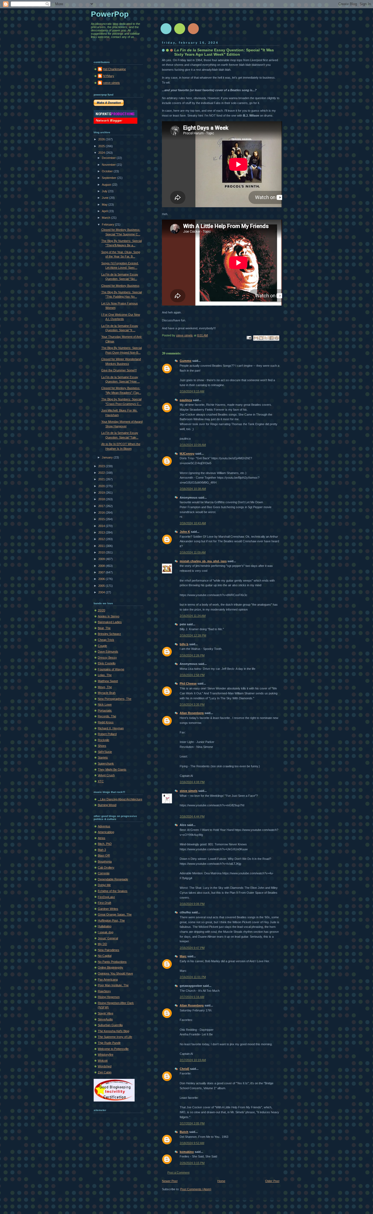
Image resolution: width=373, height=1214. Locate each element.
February (108, 224)
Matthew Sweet (108, 681)
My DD (102, 944)
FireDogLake (106, 897)
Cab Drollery (106, 867)
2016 (102, 512)
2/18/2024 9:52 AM (192, 1143)
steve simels (188, 790)
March (106, 217)
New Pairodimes (108, 950)
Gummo (185, 360)
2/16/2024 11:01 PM (193, 977)
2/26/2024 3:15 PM (192, 1163)
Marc (183, 956)
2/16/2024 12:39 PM (193, 635)
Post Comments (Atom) (195, 1189)
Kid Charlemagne (114, 69)
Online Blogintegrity (110, 967)
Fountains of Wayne (111, 669)
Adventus (104, 826)
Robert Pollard (107, 734)
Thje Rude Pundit (109, 1042)
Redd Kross (106, 722)
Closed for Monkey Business (120, 285)
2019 (102, 492)
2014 (102, 526)
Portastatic (105, 710)
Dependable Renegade (113, 879)
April (105, 211)
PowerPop (110, 14)
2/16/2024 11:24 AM (193, 615)
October (108, 171)
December (109, 157)
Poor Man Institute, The (113, 985)
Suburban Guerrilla (110, 1025)
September (109, 177)
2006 (102, 579)
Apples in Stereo (108, 616)
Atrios (101, 838)
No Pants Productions (112, 961)
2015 (102, 519)
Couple (102, 645)
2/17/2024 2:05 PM (192, 1123)
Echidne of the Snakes (113, 891)
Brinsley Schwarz (109, 633)
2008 (102, 565)
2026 (102, 139)
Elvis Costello (107, 663)
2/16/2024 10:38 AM (193, 488)
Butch (184, 1131)
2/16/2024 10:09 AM (193, 444)
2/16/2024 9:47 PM (192, 947)
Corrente (103, 873)
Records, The (107, 716)
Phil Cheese (188, 683)
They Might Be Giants (112, 769)
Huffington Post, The (111, 920)
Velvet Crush (106, 775)
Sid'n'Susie (105, 751)
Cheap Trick (106, 639)
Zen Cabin (104, 1072)
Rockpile (103, 740)
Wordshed (104, 1066)
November (109, 164)
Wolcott (103, 1060)
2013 (102, 532)
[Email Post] (248, 337)
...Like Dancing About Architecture (120, 799)
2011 (102, 545)
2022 (102, 472)
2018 (102, 499)
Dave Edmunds (108, 651)
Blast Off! (104, 855)
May (105, 204)
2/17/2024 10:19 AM (193, 1060)
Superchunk (106, 763)
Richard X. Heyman (111, 728)
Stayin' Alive (105, 1013)
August (107, 184)
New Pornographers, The (114, 698)
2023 (102, 466)
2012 (102, 539)
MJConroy (187, 453)
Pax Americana (108, 979)
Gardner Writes (108, 908)
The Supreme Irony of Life (115, 1036)
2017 (102, 506)
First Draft (104, 902)
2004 (102, 592)
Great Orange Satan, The (115, 914)
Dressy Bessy (107, 657)
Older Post (272, 1181)
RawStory (104, 991)
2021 (102, 479)
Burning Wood (107, 805)
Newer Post (169, 1181)
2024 (102, 152)
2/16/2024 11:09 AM (193, 552)
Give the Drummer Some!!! (119, 370)
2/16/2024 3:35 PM (192, 704)
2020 (102, 486)
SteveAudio (105, 1019)
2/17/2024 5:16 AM (192, 997)
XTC (101, 781)
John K (185, 531)
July (105, 191)
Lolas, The (105, 675)
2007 (102, 572)
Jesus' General (108, 938)
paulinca (186, 400)
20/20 (101, 610)
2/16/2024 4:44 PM (192, 816)
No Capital (104, 955)
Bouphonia (105, 861)
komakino (187, 1151)
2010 (102, 552)
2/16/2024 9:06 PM (192, 903)
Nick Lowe (105, 704)
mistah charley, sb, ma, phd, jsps (203, 561)
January (108, 457)
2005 (102, 585)
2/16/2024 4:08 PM (192, 782)
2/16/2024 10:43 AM (193, 523)
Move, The (105, 687)
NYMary (108, 76)
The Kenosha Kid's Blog (113, 1031)
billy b (184, 644)
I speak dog (105, 932)
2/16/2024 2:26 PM (192, 655)
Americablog (106, 832)
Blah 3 (102, 849)
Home (221, 1181)
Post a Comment (178, 1172)
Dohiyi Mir (104, 885)
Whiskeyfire (105, 1054)
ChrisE (184, 1068)
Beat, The (104, 628)
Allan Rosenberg (192, 713)
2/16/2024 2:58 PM (192, 675)
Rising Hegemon (109, 997)
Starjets (103, 757)
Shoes (102, 745)
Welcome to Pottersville (113, 1048)
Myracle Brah (107, 692)
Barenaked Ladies (110, 622)
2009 (102, 559)
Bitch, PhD (105, 843)
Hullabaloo (104, 926)
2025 (102, 146)
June (105, 197)
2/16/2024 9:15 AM (192, 391)
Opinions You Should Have (115, 973)
